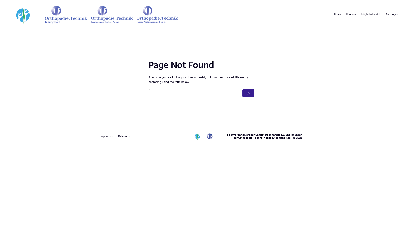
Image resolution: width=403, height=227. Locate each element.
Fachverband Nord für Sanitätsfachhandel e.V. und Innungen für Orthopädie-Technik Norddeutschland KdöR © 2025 (264, 136)
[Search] (248, 93)
